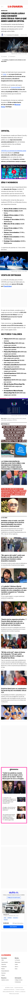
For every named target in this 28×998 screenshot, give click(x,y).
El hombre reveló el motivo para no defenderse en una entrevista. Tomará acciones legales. (14, 564)
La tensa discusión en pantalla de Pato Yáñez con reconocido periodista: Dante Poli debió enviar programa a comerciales (13, 465)
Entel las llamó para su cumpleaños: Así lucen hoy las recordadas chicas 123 (14, 690)
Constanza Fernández (12, 35)
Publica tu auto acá (14, 897)
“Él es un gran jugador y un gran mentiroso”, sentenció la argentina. (13, 597)
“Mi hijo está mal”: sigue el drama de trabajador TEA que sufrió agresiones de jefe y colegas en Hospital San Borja (13, 655)
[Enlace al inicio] (14, 770)
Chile (4, 74)
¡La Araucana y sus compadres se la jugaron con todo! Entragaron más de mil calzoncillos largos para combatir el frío (9, 800)
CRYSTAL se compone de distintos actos (13, 151)
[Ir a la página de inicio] (15, 7)
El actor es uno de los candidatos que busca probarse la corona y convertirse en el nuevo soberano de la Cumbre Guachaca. (13, 629)
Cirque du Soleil (15, 87)
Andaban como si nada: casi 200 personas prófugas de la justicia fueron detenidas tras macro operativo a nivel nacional (12, 523)
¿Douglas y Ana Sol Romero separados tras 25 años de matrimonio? (9, 809)
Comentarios (12, 56)
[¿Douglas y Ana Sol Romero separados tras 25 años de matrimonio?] (21, 808)
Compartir (4, 56)
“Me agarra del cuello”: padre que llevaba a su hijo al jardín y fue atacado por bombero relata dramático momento (13, 558)
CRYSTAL (14, 420)
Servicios (4, 10)
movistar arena (18, 418)
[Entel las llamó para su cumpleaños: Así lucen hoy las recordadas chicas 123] (14, 712)
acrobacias (9, 420)
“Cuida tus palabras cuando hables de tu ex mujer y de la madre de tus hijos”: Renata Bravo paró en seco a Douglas (13, 776)
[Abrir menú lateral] (2, 7)
